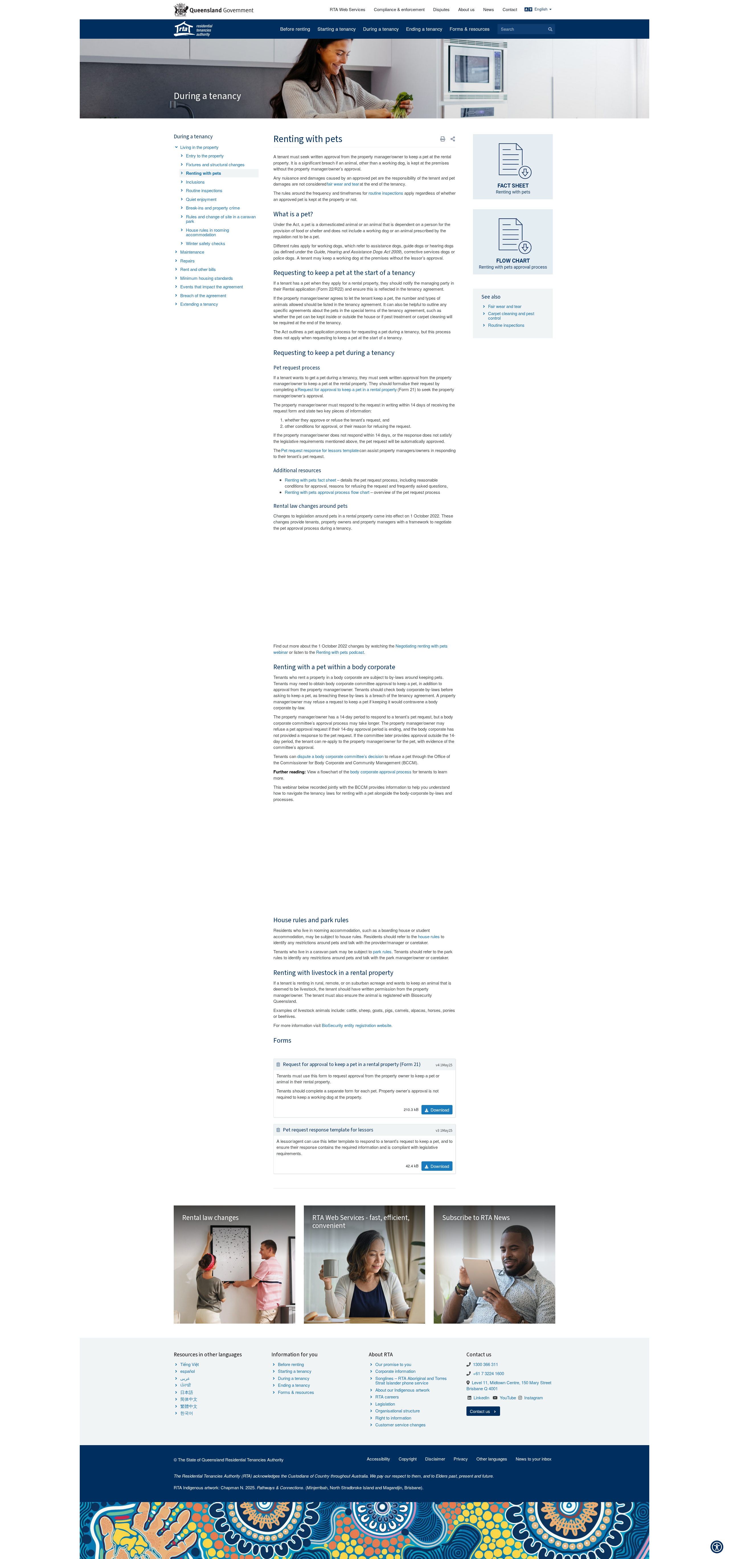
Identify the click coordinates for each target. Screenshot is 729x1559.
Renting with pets (203, 173)
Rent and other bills (198, 269)
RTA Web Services (347, 9)
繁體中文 (188, 1406)
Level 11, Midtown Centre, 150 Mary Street (511, 1382)
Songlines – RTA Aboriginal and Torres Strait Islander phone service (411, 1380)
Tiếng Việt (189, 1364)
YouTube (508, 1397)
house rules (429, 936)
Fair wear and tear (504, 306)
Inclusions (195, 182)
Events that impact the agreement (211, 286)
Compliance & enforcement (399, 9)
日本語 (186, 1392)
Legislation (385, 1404)
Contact (510, 9)
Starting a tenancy (337, 28)
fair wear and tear (343, 184)
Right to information (393, 1418)
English (542, 9)
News (488, 9)
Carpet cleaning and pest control (511, 315)
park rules (382, 951)
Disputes (441, 9)
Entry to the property (205, 156)
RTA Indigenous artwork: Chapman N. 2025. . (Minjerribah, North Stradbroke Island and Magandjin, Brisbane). (298, 1487)
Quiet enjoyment (201, 199)
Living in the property (199, 147)
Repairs (187, 261)
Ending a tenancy (424, 28)
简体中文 (188, 1399)
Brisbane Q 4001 (482, 1388)
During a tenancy (381, 28)
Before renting (295, 28)
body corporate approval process (380, 772)
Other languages (491, 1459)
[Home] (193, 29)
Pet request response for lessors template (320, 450)
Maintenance (192, 252)
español (187, 1371)
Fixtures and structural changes (215, 164)
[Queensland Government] (213, 10)
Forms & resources (470, 28)
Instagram (533, 1397)
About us (466, 9)
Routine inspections (204, 190)
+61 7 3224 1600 (488, 1373)
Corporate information (395, 1371)
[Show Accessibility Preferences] (716, 1546)
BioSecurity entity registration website (356, 1025)
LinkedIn (481, 1397)
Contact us (480, 1411)
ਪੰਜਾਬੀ (185, 1385)
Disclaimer (435, 1459)
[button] (452, 139)
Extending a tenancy (199, 304)
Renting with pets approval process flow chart (327, 492)
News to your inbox (534, 1459)
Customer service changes (400, 1424)
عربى (185, 1378)
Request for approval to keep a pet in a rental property (347, 389)
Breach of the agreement (203, 295)
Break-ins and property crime (213, 208)
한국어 (186, 1413)
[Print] (443, 139)
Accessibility (378, 1459)
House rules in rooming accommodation (207, 232)
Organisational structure (397, 1411)
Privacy (461, 1459)
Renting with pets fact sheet (310, 480)
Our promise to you (393, 1364)
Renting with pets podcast (340, 652)
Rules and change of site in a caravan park (221, 218)
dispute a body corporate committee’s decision (340, 756)
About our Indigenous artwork (402, 1390)
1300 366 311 (485, 1364)
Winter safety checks (205, 243)
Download (439, 1110)
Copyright (408, 1459)
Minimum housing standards (206, 278)
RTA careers (387, 1397)
